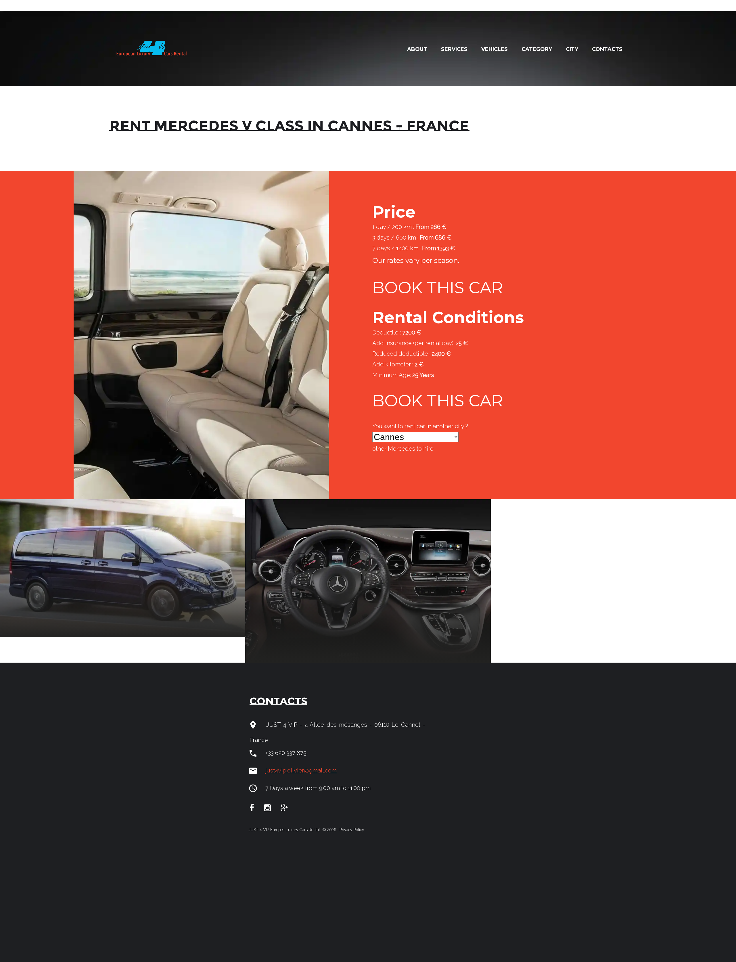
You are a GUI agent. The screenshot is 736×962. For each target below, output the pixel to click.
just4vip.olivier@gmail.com (301, 770)
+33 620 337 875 (285, 752)
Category (537, 49)
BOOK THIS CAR (437, 287)
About (417, 49)
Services (454, 49)
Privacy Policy (351, 829)
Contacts (607, 49)
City (572, 49)
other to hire (403, 448)
